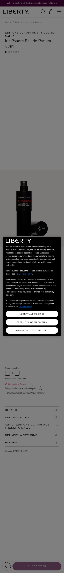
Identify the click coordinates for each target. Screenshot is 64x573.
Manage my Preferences (32, 330)
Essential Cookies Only (32, 322)
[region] (32, 286)
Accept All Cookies (32, 314)
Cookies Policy (25, 273)
